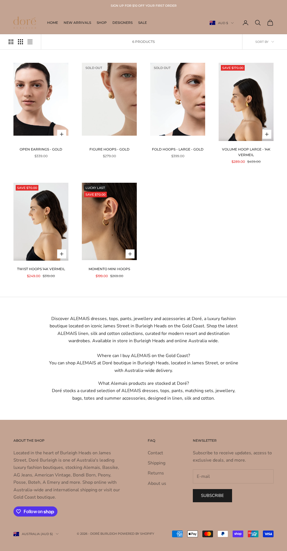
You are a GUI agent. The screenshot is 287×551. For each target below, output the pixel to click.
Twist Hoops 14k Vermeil (41, 269)
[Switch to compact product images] (30, 41)
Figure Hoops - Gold (109, 149)
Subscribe (212, 495)
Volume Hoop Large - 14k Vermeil (246, 152)
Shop (102, 22)
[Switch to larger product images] (10, 41)
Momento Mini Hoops (109, 269)
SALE (142, 22)
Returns (156, 473)
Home (52, 22)
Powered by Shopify (136, 534)
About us (157, 483)
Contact (155, 453)
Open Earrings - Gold (41, 149)
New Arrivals (77, 22)
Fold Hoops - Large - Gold (177, 149)
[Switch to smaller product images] (20, 41)
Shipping (156, 463)
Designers (122, 22)
